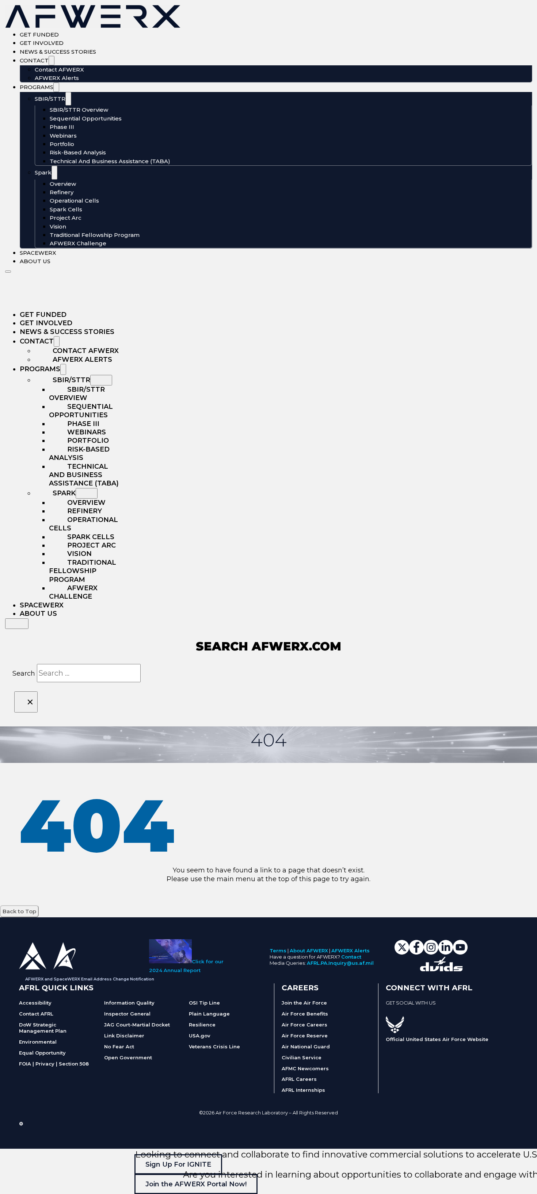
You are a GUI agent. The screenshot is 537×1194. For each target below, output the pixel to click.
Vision (58, 226)
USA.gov (199, 1035)
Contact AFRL (36, 1014)
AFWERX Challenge (78, 243)
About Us (35, 261)
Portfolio (62, 144)
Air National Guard (306, 1046)
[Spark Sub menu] (54, 173)
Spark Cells (66, 209)
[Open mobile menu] (8, 271)
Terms (278, 950)
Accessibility (35, 1003)
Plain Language (209, 1014)
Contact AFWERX (59, 69)
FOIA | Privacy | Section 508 (54, 1064)
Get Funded (39, 34)
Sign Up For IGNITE (178, 1164)
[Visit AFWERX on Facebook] (416, 952)
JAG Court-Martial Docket (137, 1025)
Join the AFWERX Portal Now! (196, 1184)
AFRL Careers (299, 1079)
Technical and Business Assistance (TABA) (110, 161)
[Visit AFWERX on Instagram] (431, 952)
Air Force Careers (304, 1025)
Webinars (63, 135)
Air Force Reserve (305, 1035)
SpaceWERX (38, 252)
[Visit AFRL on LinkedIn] (404, 1011)
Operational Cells (74, 200)
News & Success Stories (58, 51)
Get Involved (42, 42)
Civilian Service (301, 1057)
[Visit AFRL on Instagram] (411, 1011)
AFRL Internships (303, 1090)
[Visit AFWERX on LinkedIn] (445, 952)
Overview (63, 183)
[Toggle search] (16, 623)
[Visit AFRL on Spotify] (426, 1011)
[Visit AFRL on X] (396, 1011)
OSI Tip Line (204, 1003)
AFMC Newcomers (305, 1068)
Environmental (38, 1042)
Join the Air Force (304, 1003)
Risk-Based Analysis (78, 152)
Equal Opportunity (42, 1053)
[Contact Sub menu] (51, 60)
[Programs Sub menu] (56, 87)
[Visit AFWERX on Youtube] (460, 952)
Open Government (128, 1057)
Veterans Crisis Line (214, 1046)
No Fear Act (119, 1046)
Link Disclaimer (124, 1035)
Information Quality (129, 1003)
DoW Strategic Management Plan (42, 1028)
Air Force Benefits (305, 1014)
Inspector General (127, 1014)
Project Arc (65, 217)
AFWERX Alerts (57, 77)
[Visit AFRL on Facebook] (389, 1011)
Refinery (61, 192)
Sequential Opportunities (86, 118)
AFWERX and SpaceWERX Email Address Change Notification (89, 979)
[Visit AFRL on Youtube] (418, 1011)
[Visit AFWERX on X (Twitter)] (402, 952)
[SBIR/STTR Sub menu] (68, 99)
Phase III (62, 126)
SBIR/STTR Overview (79, 109)
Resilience (202, 1025)
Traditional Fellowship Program (95, 234)
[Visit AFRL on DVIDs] (433, 1011)
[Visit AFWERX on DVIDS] (441, 969)
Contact (34, 60)
